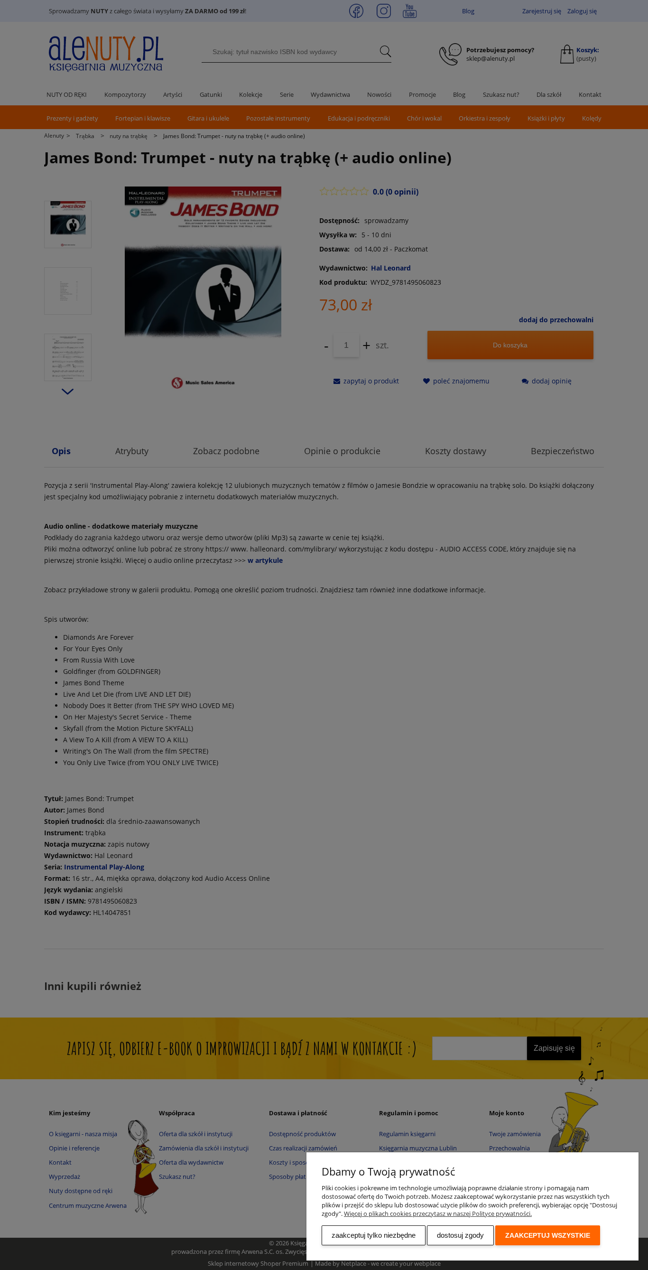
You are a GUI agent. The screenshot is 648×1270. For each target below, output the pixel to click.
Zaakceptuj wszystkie (547, 1235)
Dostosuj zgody (460, 1235)
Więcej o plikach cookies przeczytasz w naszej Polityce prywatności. (438, 1213)
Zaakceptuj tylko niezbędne (374, 1235)
